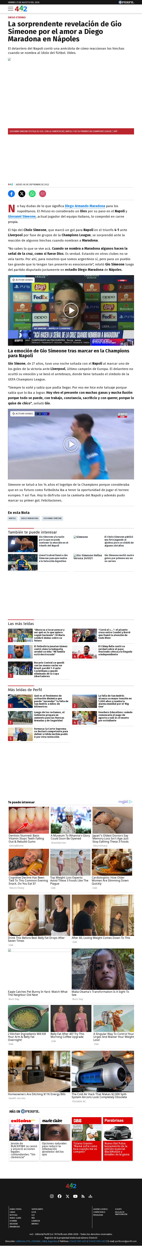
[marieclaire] (55, 1121)
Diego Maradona (29, 518)
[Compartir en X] (21, 193)
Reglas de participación (121, 1213)
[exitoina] (24, 1121)
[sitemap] (90, 1196)
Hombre (13, 1221)
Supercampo (37, 1209)
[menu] (10, 9)
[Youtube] (75, 1196)
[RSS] (83, 1196)
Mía (33, 1218)
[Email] (42, 193)
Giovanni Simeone (52, 518)
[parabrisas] (118, 1121)
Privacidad (98, 1215)
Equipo (118, 1209)
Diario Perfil (16, 1209)
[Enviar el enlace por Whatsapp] (32, 193)
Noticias (13, 1215)
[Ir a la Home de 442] (21, 10)
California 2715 (23, 1241)
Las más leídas (21, 623)
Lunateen (36, 1221)
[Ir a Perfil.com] (126, 3)
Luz (33, 1215)
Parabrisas (15, 1227)
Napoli (12, 518)
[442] (71, 1186)
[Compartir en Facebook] (11, 193)
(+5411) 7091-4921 (78, 1241)
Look (34, 1212)
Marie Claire (15, 1218)
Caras (12, 1212)
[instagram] (52, 1196)
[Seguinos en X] (67, 1196)
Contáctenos (99, 1212)
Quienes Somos (100, 1209)
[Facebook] (59, 1196)
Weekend (14, 1224)
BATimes (35, 1224)
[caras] (86, 1121)
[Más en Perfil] (29, 1111)
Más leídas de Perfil (25, 689)
